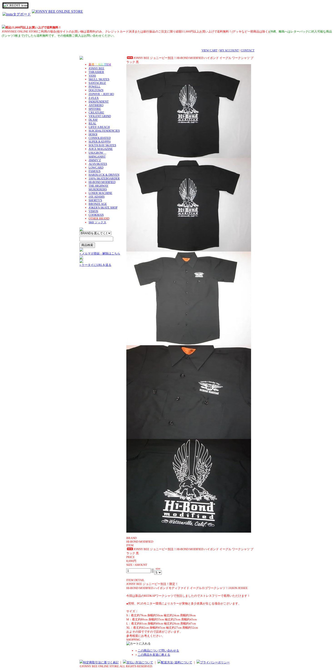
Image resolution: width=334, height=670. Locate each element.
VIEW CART (209, 50)
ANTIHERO (96, 105)
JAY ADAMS (97, 196)
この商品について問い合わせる (158, 650)
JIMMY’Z (95, 160)
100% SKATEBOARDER (104, 178)
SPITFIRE (95, 109)
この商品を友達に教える (154, 654)
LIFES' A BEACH (99, 127)
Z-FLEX (94, 98)
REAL (92, 123)
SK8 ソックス (97, 222)
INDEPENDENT (99, 101)
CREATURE (96, 112)
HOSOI (93, 134)
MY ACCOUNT (229, 50)
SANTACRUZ (97, 83)
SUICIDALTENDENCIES (104, 130)
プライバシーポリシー (215, 662)
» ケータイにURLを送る (95, 265)
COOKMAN (96, 215)
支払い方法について (140, 662)
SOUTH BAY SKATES (102, 145)
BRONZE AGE (98, 204)
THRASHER (96, 72)
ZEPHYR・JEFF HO (101, 94)
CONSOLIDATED (100, 138)
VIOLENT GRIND (100, 116)
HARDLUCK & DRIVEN (104, 174)
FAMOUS (94, 171)
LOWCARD (96, 167)
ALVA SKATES (98, 164)
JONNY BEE (96, 68)
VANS (92, 75)
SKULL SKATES (99, 79)
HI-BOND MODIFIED (102, 182)
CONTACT (247, 50)
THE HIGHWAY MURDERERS (98, 187)
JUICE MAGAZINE (101, 149)
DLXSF (93, 119)
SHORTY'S (95, 200)
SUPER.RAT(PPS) (100, 141)
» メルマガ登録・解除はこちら (100, 253)
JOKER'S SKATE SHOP (103, 207)
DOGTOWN (96, 90)
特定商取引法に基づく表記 (101, 662)
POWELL (94, 86)
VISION (93, 211)
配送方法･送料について (176, 662)
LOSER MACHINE (100, 193)
